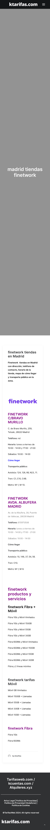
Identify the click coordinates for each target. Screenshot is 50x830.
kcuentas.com (19, 783)
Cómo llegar (14, 460)
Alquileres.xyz (21, 787)
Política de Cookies (21, 805)
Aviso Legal (9, 800)
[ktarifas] (23, 4)
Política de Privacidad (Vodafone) (20, 803)
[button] (43, 4)
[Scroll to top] (44, 824)
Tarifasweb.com (20, 779)
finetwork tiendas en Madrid (22, 354)
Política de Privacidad (26, 800)
